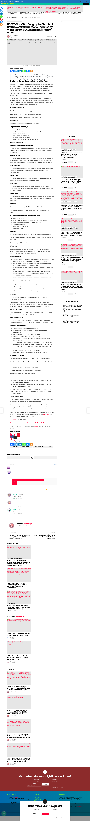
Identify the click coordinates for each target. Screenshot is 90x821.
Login (55, 464)
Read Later (15, 446)
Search (81, 22)
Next (82, 10)
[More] (31, 71)
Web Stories (58, 4)
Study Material (18, 558)
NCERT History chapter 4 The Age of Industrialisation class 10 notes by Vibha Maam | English (18, 657)
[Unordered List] (31, 480)
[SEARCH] (76, 4)
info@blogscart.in (15, 797)
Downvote (45, 457)
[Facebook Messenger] (28, 71)
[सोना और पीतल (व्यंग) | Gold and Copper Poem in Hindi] (76, 8)
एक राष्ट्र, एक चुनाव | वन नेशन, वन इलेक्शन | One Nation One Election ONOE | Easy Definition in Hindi (64, 13)
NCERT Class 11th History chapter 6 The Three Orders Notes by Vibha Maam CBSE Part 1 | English (71, 233)
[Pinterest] (1, 19)
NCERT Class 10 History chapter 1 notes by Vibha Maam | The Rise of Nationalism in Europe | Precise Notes (72, 287)
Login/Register (4, 1)
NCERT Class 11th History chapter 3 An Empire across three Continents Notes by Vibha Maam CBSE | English (19, 735)
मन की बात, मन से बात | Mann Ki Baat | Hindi (51, 14)
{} (14, 481)
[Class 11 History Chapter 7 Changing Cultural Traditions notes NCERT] (19, 625)
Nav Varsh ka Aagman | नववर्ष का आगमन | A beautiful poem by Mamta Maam (25, 13)
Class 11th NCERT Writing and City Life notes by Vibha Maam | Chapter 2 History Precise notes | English (19, 688)
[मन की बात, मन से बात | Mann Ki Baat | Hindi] (51, 9)
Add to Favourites (26, 446)
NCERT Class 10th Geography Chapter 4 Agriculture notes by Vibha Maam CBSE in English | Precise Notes (17, 585)
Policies (21, 1)
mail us (36, 426)
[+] (14, 483)
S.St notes (10, 558)
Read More (64, 162)
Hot (80, 1)
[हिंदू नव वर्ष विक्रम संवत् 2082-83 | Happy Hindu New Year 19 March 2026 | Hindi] (13, 8)
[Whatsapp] (24, 71)
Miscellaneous (11, 603)
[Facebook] (12, 71)
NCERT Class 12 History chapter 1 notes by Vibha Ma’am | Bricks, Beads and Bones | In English (17, 712)
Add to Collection (39, 446)
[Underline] (21, 480)
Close (88, 805)
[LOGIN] (78, 4)
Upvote (18, 457)
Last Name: (54, 779)
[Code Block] (38, 480)
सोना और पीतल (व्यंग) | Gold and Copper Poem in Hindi (76, 13)
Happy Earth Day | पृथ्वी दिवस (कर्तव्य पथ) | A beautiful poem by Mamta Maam (38, 13)
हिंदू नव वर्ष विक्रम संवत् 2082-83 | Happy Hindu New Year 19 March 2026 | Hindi (13, 13)
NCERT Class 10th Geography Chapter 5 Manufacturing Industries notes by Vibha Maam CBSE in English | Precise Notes (18, 563)
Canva (14, 419)
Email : (34, 783)
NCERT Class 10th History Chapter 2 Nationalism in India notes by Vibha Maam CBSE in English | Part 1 (18, 759)
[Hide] (0, 27)
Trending (86, 1)
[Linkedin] (20, 71)
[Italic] (17, 480)
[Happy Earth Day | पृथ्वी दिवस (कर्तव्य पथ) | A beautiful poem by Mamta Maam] (38, 8)
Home (29, 4)
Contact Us (50, 4)
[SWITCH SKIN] (80, 4)
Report (50, 446)
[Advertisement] (72, 79)
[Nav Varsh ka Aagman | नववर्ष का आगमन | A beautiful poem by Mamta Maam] (26, 8)
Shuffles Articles (15, 1)
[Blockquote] (35, 480)
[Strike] (24, 480)
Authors (9, 1)
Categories (36, 4)
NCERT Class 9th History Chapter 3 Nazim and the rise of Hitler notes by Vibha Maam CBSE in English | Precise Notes (19, 608)
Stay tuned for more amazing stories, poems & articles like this (27, 422)
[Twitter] (16, 71)
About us (43, 4)
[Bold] (14, 480)
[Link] (42, 480)
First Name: (36, 779)
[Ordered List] (28, 480)
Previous (7, 10)
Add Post (86, 3)
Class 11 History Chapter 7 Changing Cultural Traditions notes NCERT (18, 634)
